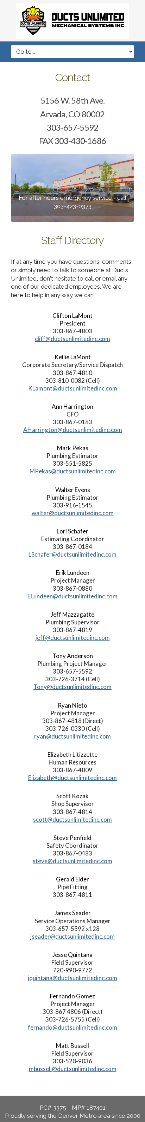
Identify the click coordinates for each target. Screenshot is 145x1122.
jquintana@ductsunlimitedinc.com (72, 978)
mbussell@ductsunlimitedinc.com (72, 1068)
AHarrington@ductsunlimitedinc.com (72, 429)
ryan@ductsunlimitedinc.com (72, 736)
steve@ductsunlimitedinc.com (72, 861)
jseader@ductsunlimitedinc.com (72, 936)
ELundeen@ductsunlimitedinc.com (72, 596)
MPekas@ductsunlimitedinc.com (73, 471)
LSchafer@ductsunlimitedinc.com (72, 554)
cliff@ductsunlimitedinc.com (72, 338)
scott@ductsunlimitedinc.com (72, 819)
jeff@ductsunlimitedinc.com (73, 637)
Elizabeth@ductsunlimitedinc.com (72, 777)
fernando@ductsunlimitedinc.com (72, 1027)
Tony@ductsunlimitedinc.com (72, 686)
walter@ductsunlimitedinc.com (73, 513)
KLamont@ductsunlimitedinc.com (72, 388)
